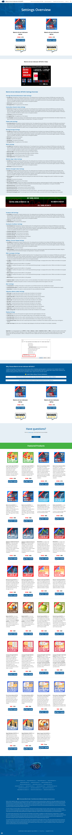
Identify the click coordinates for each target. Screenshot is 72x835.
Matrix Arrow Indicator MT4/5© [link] (37, 1)
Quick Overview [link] (48, 1)
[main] (36, 10)
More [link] (67, 1)
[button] (70, 1)
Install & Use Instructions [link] (58, 1)
